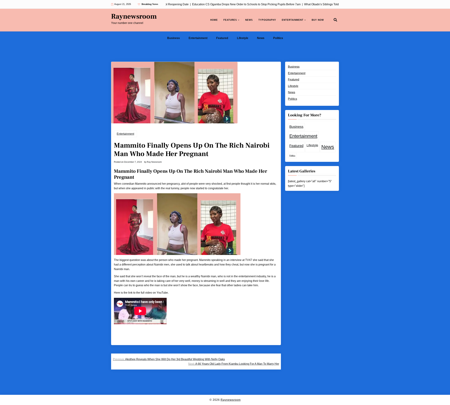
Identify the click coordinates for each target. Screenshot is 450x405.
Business (173, 38)
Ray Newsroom (154, 162)
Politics (278, 38)
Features (230, 20)
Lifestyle (242, 38)
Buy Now (318, 20)
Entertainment (292, 20)
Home (214, 20)
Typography (267, 20)
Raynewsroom (134, 16)
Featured (222, 38)
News (249, 20)
